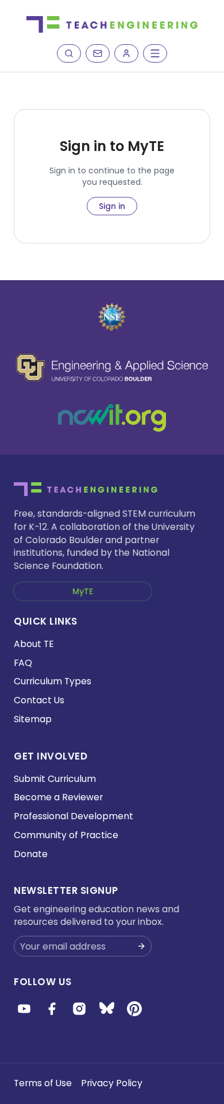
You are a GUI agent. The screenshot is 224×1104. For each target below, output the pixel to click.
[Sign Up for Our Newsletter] (141, 946)
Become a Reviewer (58, 797)
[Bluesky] (106, 1008)
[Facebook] (51, 1008)
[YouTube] (24, 1008)
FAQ (23, 663)
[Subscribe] (98, 53)
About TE (34, 644)
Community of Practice (66, 835)
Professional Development (73, 816)
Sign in (112, 206)
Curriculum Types (52, 681)
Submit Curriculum (55, 779)
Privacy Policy (111, 1083)
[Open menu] (155, 53)
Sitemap (33, 719)
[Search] (69, 53)
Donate (31, 854)
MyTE (82, 591)
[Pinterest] (134, 1008)
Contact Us (39, 700)
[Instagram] (79, 1008)
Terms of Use (43, 1083)
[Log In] (126, 53)
